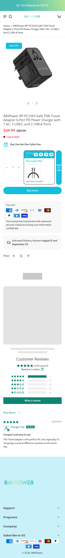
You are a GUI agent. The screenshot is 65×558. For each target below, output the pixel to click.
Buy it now (32, 190)
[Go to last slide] (28, 103)
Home (6, 25)
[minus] (7, 167)
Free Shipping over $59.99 (34, 5)
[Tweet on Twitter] (21, 256)
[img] (10, 422)
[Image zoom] (32, 69)
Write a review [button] (32, 400)
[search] (10, 16)
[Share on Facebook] (14, 256)
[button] (59, 167)
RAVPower (36, 552)
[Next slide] (36, 103)
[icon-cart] (58, 16)
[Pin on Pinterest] (28, 256)
